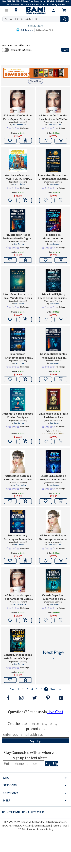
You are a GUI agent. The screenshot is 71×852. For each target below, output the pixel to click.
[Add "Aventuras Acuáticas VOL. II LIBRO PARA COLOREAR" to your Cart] (25, 200)
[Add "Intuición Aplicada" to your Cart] (25, 319)
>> (59, 689)
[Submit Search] (64, 19)
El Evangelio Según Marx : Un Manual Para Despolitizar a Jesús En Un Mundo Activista (53, 415)
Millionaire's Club (44, 30)
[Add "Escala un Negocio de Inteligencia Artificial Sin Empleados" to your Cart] (60, 501)
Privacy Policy (45, 829)
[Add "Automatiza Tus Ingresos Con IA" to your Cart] (25, 441)
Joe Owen (54, 423)
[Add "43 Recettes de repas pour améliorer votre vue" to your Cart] (25, 620)
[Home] (35, 10)
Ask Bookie (26, 30)
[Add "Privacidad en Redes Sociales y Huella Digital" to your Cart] (25, 260)
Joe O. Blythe (19, 184)
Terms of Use (59, 825)
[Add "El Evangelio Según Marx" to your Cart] (60, 441)
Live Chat (55, 711)
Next (52, 689)
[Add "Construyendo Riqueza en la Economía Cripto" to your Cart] (25, 680)
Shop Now (35, 81)
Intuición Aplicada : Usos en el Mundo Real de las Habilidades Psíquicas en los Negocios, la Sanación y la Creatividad (17, 296)
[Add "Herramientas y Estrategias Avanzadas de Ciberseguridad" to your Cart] (25, 561)
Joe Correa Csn (19, 124)
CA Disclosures (26, 829)
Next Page (53, 654)
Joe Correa (54, 184)
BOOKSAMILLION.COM (17, 825)
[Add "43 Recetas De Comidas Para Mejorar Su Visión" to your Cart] (25, 141)
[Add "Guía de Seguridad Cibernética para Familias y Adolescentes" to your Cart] (60, 620)
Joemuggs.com (42, 825)
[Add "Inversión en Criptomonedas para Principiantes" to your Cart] (25, 379)
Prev (12, 689)
